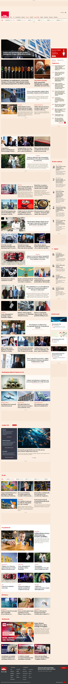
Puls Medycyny (31, 669)
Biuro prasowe (13, 679)
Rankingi (41, 17)
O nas (17, 675)
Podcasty (27, 17)
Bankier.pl (30, 677)
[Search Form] (14, 17)
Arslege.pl (30, 671)
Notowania (23, 17)
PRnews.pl (30, 673)
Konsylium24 (24, 675)
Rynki (4, 475)
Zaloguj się (62, 12)
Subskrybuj (64, 667)
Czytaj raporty (9, 436)
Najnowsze (54, 60)
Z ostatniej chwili (17, 17)
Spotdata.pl (24, 669)
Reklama (18, 671)
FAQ (11, 669)
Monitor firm (24, 679)
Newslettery (56, 17)
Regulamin (12, 675)
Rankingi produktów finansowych (13, 372)
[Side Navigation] (11, 17)
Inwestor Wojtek (36, 17)
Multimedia (5, 619)
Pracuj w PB (18, 669)
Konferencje (51, 17)
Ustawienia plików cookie (26, 682)
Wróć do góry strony (59, 682)
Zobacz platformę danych (9, 447)
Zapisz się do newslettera (9, 457)
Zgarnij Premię (25, 671)
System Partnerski (25, 673)
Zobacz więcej (61, 122)
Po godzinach (46, 17)
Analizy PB (31, 17)
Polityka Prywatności (19, 682)
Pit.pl (29, 675)
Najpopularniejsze (60, 60)
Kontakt (12, 677)
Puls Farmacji (24, 677)
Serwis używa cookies (13, 682)
